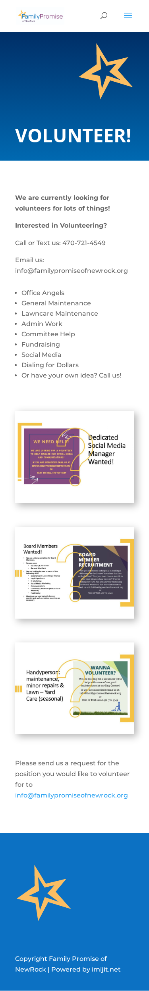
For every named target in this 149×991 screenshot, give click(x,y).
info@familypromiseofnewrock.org (71, 795)
